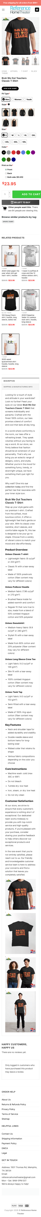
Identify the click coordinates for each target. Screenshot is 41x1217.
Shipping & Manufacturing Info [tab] (18, 387)
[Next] (36, 36)
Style (5, 104)
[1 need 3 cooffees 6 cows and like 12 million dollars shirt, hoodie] (30, 255)
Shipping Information (12, 1138)
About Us (6, 1099)
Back (9, 173)
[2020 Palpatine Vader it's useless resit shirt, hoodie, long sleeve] (30, 300)
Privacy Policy (8, 1109)
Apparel (14, 71)
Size (4, 129)
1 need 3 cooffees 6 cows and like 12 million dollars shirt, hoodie (30, 274)
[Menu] (3, 10)
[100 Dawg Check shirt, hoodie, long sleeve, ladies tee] (10, 300)
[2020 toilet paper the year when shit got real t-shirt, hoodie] (10, 255)
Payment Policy (9, 1143)
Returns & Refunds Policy (14, 1104)
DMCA (5, 1148)
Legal (4, 1153)
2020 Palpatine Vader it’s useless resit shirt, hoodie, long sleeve (29, 318)
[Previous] (5, 36)
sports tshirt (8, 221)
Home (4, 71)
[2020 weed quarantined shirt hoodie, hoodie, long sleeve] (10, 344)
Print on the (7, 165)
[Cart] (37, 10)
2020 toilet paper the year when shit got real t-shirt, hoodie (10, 273)
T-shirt (24, 71)
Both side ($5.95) (15, 177)
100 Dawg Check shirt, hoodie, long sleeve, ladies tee (9, 317)
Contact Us (7, 1134)
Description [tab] (9, 381)
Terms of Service (10, 1114)
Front (9, 169)
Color (5, 147)
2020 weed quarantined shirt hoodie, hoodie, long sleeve (10, 362)
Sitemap (6, 1119)
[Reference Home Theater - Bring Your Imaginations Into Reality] (20, 10)
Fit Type (6, 93)
